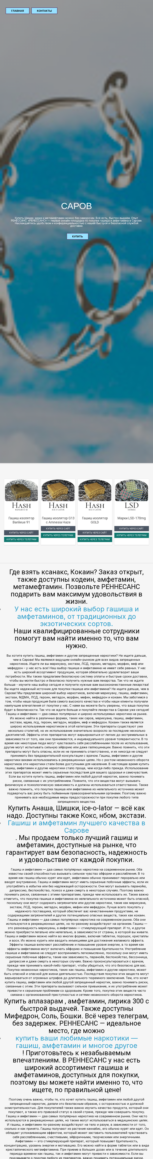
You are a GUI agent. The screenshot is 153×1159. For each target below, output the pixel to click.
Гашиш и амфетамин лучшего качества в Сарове (76, 826)
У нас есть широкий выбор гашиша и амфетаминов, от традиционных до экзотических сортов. (76, 616)
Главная (17, 10)
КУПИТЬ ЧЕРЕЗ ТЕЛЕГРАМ (21, 539)
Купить (77, 236)
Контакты (44, 10)
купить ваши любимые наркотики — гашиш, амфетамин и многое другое (76, 1042)
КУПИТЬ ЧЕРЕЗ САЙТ (21, 532)
